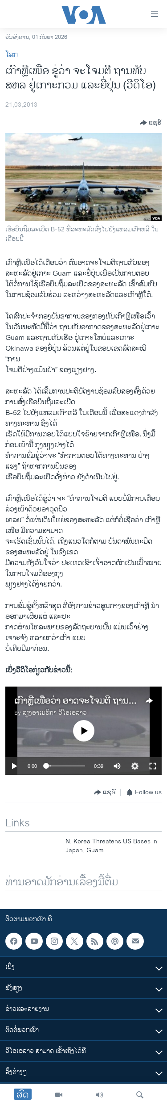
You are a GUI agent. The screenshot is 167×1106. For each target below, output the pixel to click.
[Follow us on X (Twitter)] (74, 941)
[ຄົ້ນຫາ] (139, 1095)
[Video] (58, 1095)
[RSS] (94, 941)
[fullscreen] (153, 766)
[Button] (151, 122)
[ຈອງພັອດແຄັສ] (134, 941)
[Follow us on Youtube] (33, 941)
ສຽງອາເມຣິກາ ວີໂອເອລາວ (55, 713)
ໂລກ (11, 55)
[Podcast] (114, 941)
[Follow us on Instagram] (54, 941)
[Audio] (99, 1095)
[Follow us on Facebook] (13, 941)
